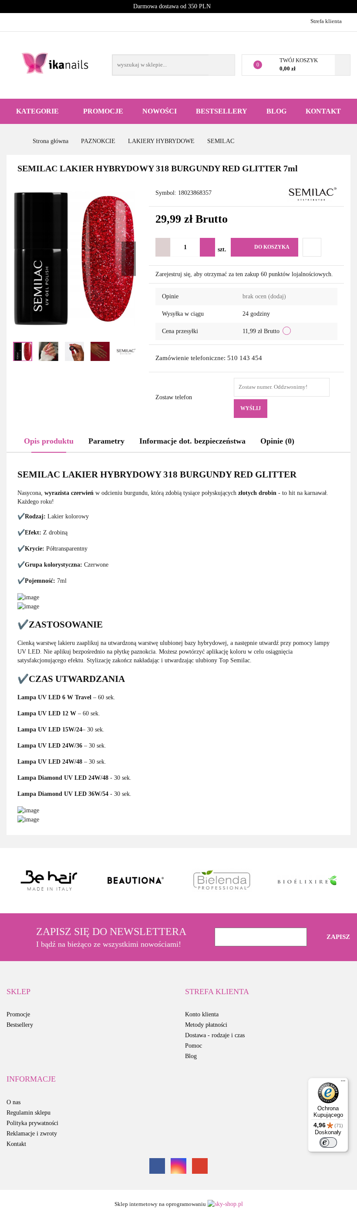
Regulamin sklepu (29, 1112)
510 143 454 (14, 20)
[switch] (328, 1142)
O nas (13, 1102)
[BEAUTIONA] (136, 880)
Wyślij (250, 408)
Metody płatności (206, 1025)
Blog (276, 111)
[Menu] (343, 1083)
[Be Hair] (50, 880)
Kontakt (323, 111)
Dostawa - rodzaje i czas (215, 1035)
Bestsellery (221, 111)
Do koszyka (272, 247)
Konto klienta (202, 1014)
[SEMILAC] (312, 193)
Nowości (159, 111)
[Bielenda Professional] (221, 880)
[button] (18, 992)
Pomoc (193, 1045)
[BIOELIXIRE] (308, 880)
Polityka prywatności (32, 1123)
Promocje (103, 111)
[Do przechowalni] (312, 247)
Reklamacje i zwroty (32, 1133)
